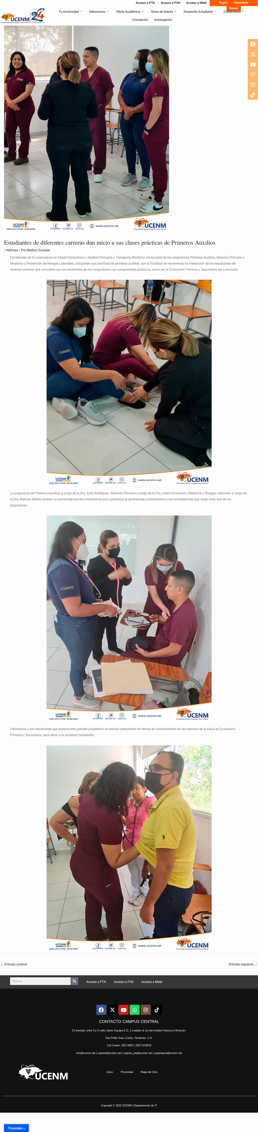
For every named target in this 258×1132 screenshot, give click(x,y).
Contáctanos (232, 12)
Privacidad (127, 1072)
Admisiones (97, 12)
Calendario (241, 2)
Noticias (12, 250)
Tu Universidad (69, 12)
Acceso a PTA (145, 3)
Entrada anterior (13, 964)
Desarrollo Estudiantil (198, 12)
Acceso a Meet (196, 3)
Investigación (163, 20)
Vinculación (140, 20)
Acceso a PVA (170, 3)
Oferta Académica (128, 12)
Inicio (110, 1072)
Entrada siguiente (243, 964)
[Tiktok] (253, 95)
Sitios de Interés (162, 12)
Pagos (223, 2)
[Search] (74, 981)
